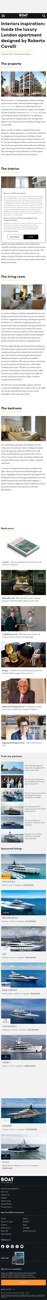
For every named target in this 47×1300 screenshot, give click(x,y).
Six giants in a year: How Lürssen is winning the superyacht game (33, 836)
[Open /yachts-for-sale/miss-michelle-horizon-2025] (23, 902)
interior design (32, 112)
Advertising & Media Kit (10, 1189)
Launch (5, 562)
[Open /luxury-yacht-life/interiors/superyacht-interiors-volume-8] (23, 546)
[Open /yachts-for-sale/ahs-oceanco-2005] (23, 939)
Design (5, 670)
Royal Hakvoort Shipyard (11, 1166)
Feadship (5, 1030)
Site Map (26, 1228)
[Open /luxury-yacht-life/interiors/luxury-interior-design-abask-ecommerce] (23, 618)
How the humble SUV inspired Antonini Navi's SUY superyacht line (35, 808)
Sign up (23, 1282)
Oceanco (5, 958)
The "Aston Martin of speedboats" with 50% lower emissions (35, 822)
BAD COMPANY (9, 990)
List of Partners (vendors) (11, 231)
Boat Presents (6, 1234)
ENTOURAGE (8, 881)
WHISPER (7, 1126)
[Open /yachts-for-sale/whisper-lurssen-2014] (23, 1110)
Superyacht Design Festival (13, 706)
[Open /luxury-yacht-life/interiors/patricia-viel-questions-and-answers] (23, 727)
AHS (4, 954)
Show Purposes (14, 237)
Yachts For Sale (7, 1222)
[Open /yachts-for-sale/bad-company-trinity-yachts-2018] (23, 975)
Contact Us (5, 1195)
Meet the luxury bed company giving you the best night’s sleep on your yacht (21, 599)
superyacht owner (8, 106)
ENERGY (6, 1062)
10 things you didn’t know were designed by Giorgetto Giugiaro (22, 708)
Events (25, 1219)
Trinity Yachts (7, 994)
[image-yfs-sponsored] (5, 878)
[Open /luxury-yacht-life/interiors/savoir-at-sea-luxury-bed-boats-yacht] (23, 582)
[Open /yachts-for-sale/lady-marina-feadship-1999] (23, 1011)
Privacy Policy (6, 1207)
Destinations (6, 1228)
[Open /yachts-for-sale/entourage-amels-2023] (23, 866)
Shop (25, 1225)
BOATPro (26, 1222)
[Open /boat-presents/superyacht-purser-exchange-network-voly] (12, 781)
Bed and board (8, 598)
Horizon (5, 921)
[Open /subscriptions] (16, 1259)
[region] (23, 215)
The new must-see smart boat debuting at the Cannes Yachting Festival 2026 (35, 795)
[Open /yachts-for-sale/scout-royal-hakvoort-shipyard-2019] (23, 1147)
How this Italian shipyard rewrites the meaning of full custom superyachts (34, 767)
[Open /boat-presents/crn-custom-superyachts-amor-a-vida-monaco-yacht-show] (12, 768)
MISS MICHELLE (10, 918)
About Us (4, 1192)
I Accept (30, 237)
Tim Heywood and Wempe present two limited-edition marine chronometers (22, 671)
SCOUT (5, 1162)
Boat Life (4, 1231)
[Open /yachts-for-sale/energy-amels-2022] (23, 1047)
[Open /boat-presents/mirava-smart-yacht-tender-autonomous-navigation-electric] (12, 795)
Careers (4, 1198)
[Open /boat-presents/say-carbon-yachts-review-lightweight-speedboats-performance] (12, 822)
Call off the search (9, 634)
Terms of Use (6, 1201)
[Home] (23, 16)
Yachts (3, 1219)
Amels (4, 885)
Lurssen (5, 1129)
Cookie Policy (6, 1204)
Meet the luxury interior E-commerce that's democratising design (21, 635)
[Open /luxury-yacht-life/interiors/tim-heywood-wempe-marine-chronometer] (23, 654)
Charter (4, 1225)
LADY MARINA (9, 1026)
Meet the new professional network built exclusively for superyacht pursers (35, 781)
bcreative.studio (29, 1231)
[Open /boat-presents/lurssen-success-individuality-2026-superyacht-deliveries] (12, 836)
